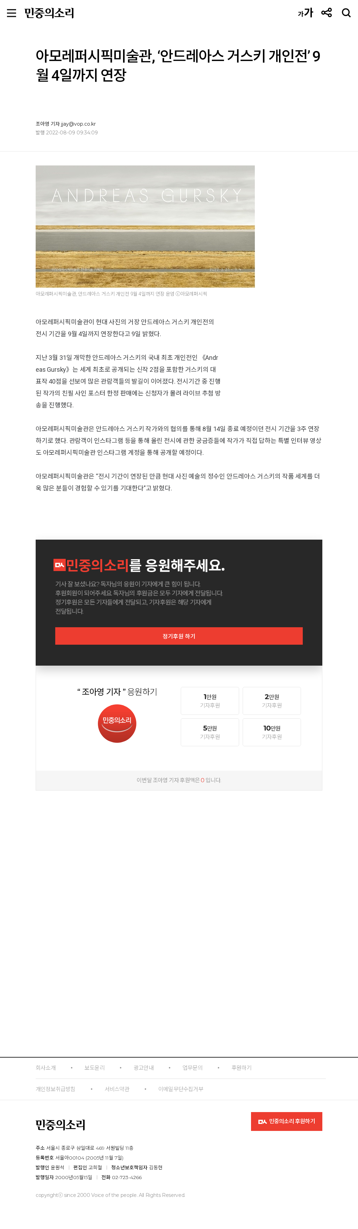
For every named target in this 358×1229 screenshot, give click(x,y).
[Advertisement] (179, 841)
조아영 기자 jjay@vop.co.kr (66, 124)
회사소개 (46, 1068)
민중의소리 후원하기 (291, 1121)
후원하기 (241, 1068)
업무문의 (192, 1068)
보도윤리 (95, 1068)
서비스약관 (117, 1089)
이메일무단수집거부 (180, 1089)
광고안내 (143, 1068)
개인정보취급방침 (56, 1089)
